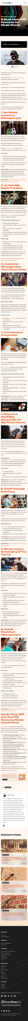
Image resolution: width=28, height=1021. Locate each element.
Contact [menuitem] (3, 981)
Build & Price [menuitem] (3, 966)
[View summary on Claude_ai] (5, 996)
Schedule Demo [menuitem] (4, 969)
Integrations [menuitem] (3, 956)
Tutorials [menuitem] (3, 974)
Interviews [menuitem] (3, 973)
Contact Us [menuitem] (3, 984)
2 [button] (14, 66)
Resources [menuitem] (4, 963)
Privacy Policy (3, 1015)
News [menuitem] (2, 976)
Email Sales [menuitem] (3, 988)
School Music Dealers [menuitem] (5, 953)
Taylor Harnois (10, 794)
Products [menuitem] (4, 932)
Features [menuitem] (4, 940)
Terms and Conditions (11, 1015)
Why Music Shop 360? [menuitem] (5, 954)
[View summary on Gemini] (8, 996)
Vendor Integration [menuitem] (5, 936)
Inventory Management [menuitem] (6, 943)
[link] (7, 3)
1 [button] (12, 66)
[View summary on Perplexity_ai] (15, 996)
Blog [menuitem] (2, 971)
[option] (14, 57)
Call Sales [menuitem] (3, 986)
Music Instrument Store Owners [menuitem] (8, 951)
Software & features (8, 16)
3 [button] (16, 66)
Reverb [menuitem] (2, 959)
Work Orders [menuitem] (3, 945)
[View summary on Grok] (12, 996)
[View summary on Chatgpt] (2, 996)
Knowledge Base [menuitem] (4, 978)
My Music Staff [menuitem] (4, 958)
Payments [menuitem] (3, 935)
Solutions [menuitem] (4, 948)
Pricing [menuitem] (2, 968)
